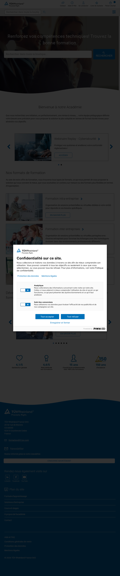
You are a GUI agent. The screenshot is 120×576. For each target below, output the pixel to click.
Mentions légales (49, 276)
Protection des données (28, 276)
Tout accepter (47, 316)
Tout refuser (73, 316)
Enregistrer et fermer (60, 323)
